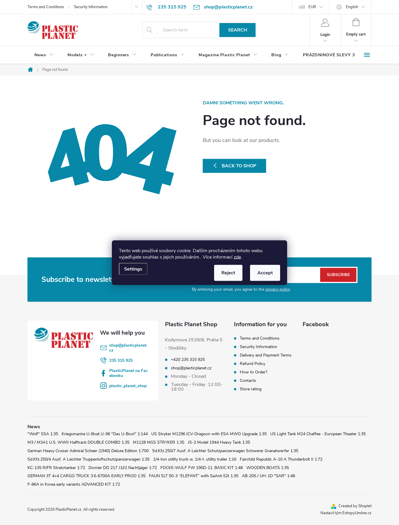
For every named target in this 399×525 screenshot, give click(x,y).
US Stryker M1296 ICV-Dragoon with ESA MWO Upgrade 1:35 (209, 434)
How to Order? (253, 372)
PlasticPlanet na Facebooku (128, 373)
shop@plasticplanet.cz (128, 348)
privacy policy (278, 289)
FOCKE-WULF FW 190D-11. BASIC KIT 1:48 (201, 467)
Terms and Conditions (45, 7)
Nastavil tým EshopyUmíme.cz (346, 513)
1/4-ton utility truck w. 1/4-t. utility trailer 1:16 (194, 459)
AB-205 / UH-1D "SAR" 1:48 (268, 476)
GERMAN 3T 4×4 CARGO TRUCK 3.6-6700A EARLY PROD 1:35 (86, 476)
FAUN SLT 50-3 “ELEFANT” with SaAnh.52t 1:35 (193, 476)
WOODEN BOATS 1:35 (267, 467)
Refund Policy (252, 363)
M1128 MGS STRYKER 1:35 (158, 442)
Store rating (250, 389)
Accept (265, 272)
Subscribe (338, 275)
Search (237, 30)
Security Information (90, 7)
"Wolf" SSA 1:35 (42, 434)
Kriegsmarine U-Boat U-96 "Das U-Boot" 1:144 (105, 434)
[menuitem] (43, 55)
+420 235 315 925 (188, 359)
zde (237, 257)
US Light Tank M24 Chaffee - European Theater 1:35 (318, 434)
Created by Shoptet (355, 506)
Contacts (248, 380)
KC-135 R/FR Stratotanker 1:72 (56, 467)
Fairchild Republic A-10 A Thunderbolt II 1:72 (281, 459)
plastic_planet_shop (128, 386)
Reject (228, 272)
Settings (133, 269)
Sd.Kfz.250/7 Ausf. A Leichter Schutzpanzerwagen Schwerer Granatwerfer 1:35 (225, 451)
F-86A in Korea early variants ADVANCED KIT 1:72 (73, 484)
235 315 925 (121, 360)
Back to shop (239, 166)
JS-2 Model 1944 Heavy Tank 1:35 (219, 442)
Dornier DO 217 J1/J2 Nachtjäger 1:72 (123, 467)
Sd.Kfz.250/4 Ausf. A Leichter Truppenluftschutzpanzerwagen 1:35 (88, 459)
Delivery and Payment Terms (266, 355)
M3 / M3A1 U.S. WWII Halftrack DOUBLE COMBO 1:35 (78, 442)
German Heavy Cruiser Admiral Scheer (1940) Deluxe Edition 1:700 (88, 451)
